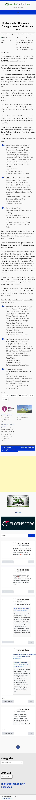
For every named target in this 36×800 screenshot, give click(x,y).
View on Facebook (8, 562)
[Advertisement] (18, 474)
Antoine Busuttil (29, 34)
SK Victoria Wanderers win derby (27, 448)
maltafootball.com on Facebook (13, 785)
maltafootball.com (18, 8)
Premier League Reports (8, 34)
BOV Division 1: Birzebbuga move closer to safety (9, 449)
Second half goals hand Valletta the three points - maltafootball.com (21, 664)
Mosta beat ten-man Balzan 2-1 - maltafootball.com (21, 609)
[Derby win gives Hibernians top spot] (9, 432)
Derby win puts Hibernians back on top (24, 415)
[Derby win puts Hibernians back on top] (24, 409)
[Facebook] (18, 747)
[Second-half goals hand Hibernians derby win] (8, 409)
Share (31, 562)
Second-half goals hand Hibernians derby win (7, 415)
